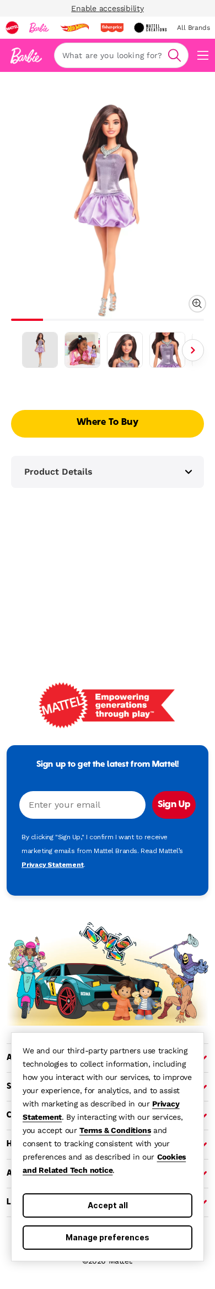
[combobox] (121, 55)
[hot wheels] (74, 28)
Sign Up (174, 805)
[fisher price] (112, 28)
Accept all (108, 1205)
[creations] (150, 28)
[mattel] (12, 28)
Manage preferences (107, 1237)
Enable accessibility (107, 8)
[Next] (193, 350)
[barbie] (39, 28)
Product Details (58, 471)
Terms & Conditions (114, 1130)
